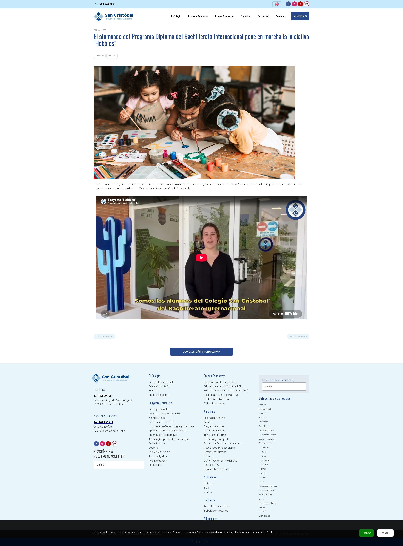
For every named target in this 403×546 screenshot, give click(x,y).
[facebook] (288, 3)
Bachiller (100, 56)
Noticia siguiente (298, 336)
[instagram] (294, 3)
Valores (111, 56)
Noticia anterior (104, 336)
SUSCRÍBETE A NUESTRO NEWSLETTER (109, 454)
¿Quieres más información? (201, 351)
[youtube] (300, 3)
